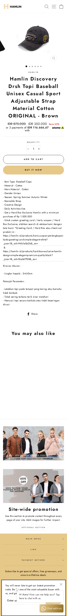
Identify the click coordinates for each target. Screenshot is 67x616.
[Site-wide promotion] (33, 486)
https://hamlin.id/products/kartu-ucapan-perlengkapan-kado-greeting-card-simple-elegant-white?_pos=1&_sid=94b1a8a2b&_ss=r (33, 239)
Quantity (33, 142)
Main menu (33, 538)
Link (33, 549)
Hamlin (33, 72)
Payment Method (33, 560)
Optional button (34, 527)
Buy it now (33, 169)
